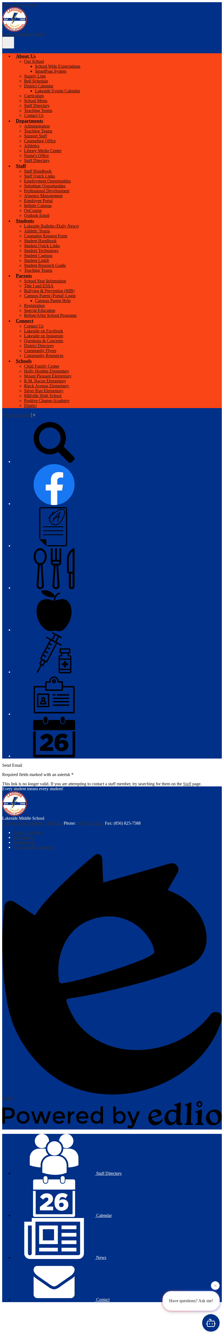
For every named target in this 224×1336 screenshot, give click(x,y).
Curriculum (34, 95)
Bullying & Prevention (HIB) (49, 290)
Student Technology (41, 250)
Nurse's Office (36, 155)
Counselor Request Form (45, 236)
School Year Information (45, 281)
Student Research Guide (45, 265)
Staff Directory (37, 105)
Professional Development (46, 190)
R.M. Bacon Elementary (45, 381)
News (100, 1257)
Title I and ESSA (39, 286)
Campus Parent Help (53, 300)
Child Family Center (41, 366)
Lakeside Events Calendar (57, 91)
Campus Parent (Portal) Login (50, 295)
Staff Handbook (38, 171)
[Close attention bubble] (215, 1286)
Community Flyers (40, 350)
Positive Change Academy (47, 400)
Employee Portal (38, 200)
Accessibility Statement (33, 847)
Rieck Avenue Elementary (46, 386)
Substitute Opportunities (45, 186)
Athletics (31, 145)
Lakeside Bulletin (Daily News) (51, 226)
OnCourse (33, 210)
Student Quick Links (42, 245)
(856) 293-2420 (91, 823)
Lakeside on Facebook (43, 331)
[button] (26, 56)
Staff (187, 783)
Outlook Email (36, 215)
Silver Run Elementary (43, 390)
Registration (34, 305)
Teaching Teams (38, 110)
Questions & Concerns (43, 340)
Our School (34, 61)
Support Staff (35, 136)
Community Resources (43, 355)
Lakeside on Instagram (43, 336)
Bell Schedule (36, 81)
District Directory (39, 345)
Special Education (39, 310)
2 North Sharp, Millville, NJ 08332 (32, 823)
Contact (102, 1299)
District (30, 405)
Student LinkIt (36, 260)
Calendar (103, 1215)
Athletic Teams (37, 231)
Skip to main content (20, 4)
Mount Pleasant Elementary (48, 376)
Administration (37, 126)
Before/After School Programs (50, 315)
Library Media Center (42, 150)
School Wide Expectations (57, 66)
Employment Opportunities (47, 181)
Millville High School (42, 395)
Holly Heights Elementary (46, 371)
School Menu (35, 100)
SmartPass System (50, 71)
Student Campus (38, 255)
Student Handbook (40, 240)
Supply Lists (35, 76)
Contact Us (33, 115)
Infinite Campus (38, 205)
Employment (24, 842)
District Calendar (38, 86)
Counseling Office (40, 140)
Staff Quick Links (39, 176)
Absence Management (43, 195)
